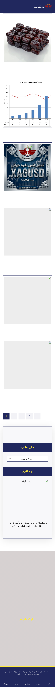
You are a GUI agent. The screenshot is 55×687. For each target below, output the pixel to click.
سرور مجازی (23, 653)
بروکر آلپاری (23, 633)
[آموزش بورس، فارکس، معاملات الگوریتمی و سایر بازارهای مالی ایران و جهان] (43, 6)
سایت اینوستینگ (23, 661)
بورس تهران (24, 637)
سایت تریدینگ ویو (23, 657)
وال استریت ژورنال (23, 649)
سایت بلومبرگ (23, 645)
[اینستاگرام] (27, 500)
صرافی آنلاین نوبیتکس (23, 629)
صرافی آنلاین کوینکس (23, 641)
